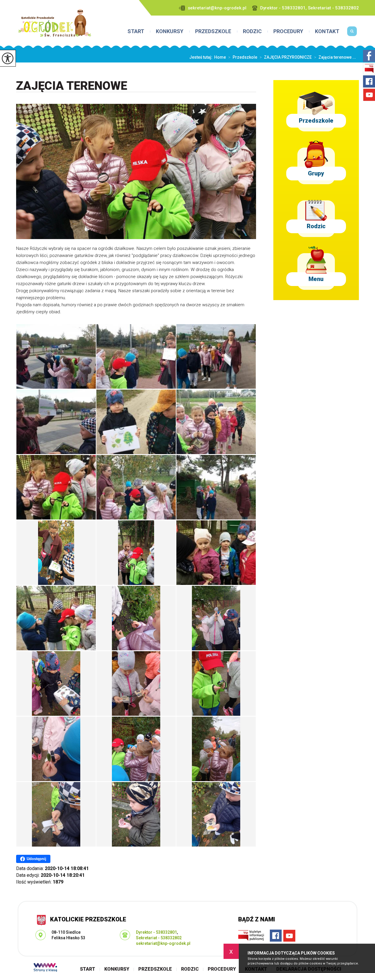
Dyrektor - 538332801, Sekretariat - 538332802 (309, 8)
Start (135, 31)
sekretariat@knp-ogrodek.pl (217, 8)
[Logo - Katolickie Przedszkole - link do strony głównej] (55, 23)
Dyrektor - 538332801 (156, 932)
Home (220, 57)
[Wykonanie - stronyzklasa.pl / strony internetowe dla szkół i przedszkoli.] (45, 968)
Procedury (288, 31)
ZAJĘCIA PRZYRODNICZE (286, 57)
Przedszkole (213, 31)
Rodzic (252, 31)
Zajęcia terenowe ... (335, 57)
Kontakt (327, 31)
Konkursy (169, 31)
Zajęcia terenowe (71, 86)
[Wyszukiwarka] (352, 33)
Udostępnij (36, 859)
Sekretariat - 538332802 (159, 937)
